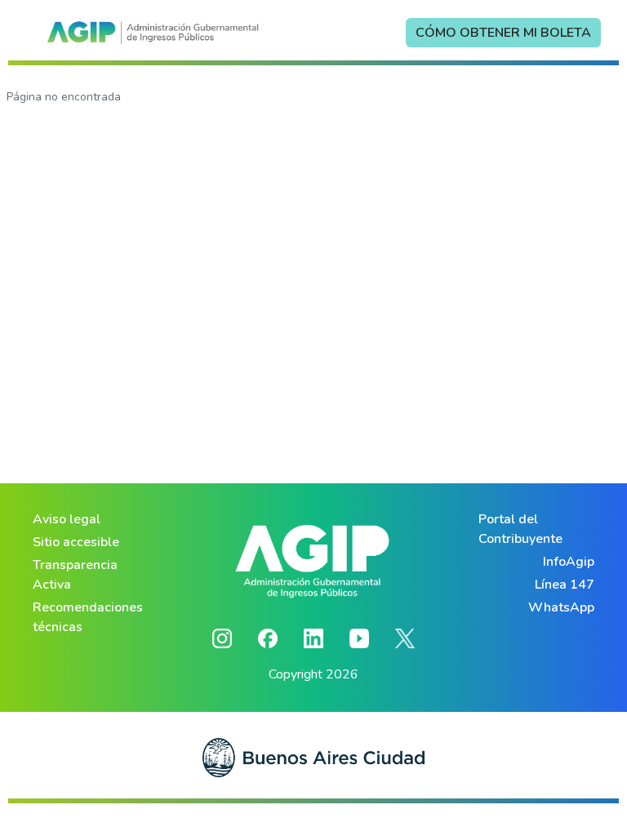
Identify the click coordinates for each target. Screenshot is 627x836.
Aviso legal (66, 519)
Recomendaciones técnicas (88, 617)
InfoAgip (568, 562)
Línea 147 (564, 585)
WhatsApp (561, 607)
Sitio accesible (76, 542)
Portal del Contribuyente (520, 529)
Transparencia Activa (75, 575)
